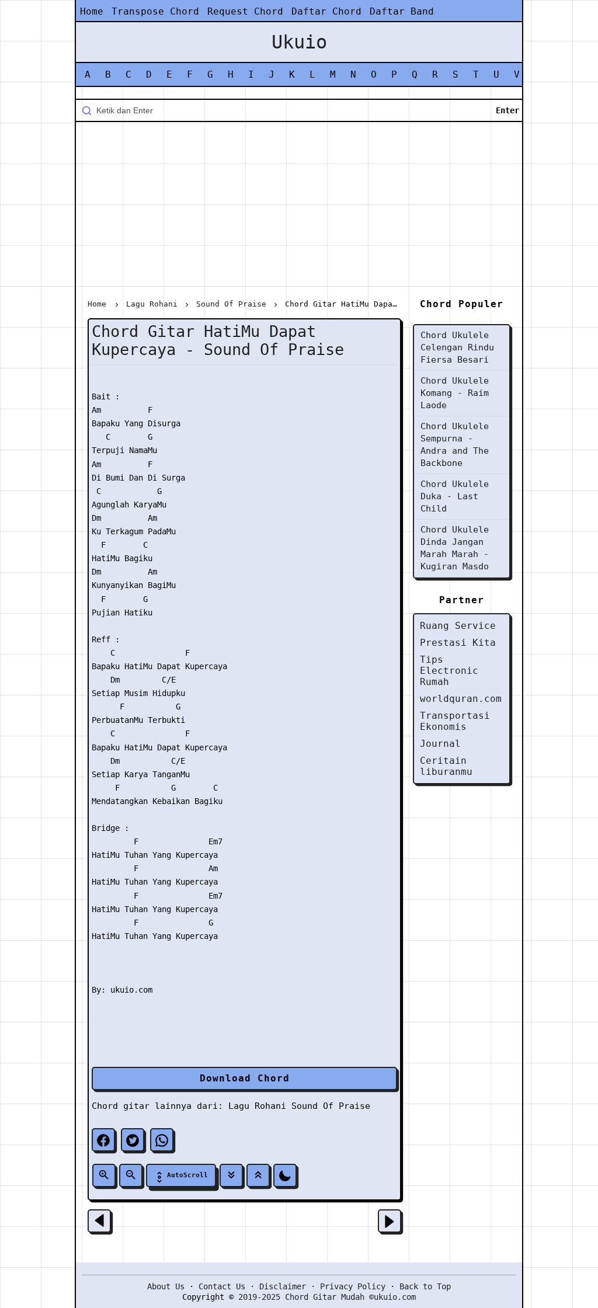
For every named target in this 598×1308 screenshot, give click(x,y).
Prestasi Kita (458, 642)
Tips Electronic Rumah (449, 670)
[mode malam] (285, 1175)
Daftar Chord (326, 11)
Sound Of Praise (330, 1106)
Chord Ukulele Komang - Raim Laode (454, 393)
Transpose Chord (155, 11)
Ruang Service (458, 625)
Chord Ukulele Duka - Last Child (454, 496)
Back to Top (425, 1286)
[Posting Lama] (389, 1221)
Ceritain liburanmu (446, 766)
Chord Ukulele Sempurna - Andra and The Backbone (454, 444)
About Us (166, 1286)
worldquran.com (461, 698)
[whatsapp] (161, 1140)
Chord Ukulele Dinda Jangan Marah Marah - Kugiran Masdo (454, 548)
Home (91, 11)
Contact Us (222, 1286)
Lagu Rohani (257, 1106)
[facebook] (103, 1140)
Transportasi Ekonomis (455, 721)
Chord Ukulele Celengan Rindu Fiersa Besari (457, 347)
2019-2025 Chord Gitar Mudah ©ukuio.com (327, 1297)
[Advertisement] (299, 212)
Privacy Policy (352, 1286)
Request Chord (245, 11)
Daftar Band (402, 11)
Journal (440, 743)
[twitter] (132, 1140)
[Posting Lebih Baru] (99, 1221)
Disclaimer (282, 1286)
